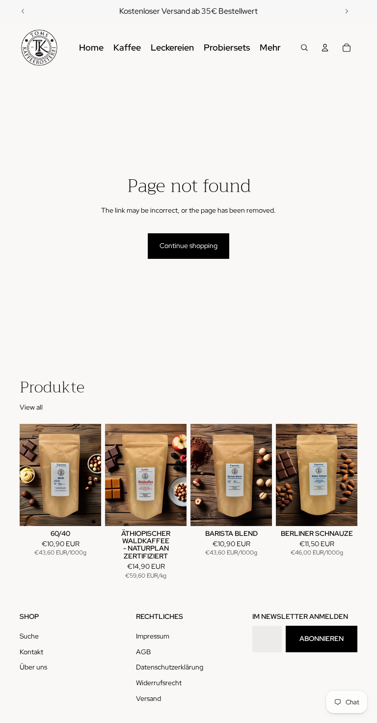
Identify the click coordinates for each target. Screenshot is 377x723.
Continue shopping (188, 245)
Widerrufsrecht (159, 682)
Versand (148, 698)
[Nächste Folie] (346, 11)
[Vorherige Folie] (23, 11)
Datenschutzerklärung (169, 667)
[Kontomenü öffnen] (325, 47)
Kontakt (31, 651)
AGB (143, 651)
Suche (29, 636)
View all (31, 407)
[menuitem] (270, 47)
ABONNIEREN (321, 638)
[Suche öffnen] (304, 47)
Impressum (152, 636)
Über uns (33, 667)
